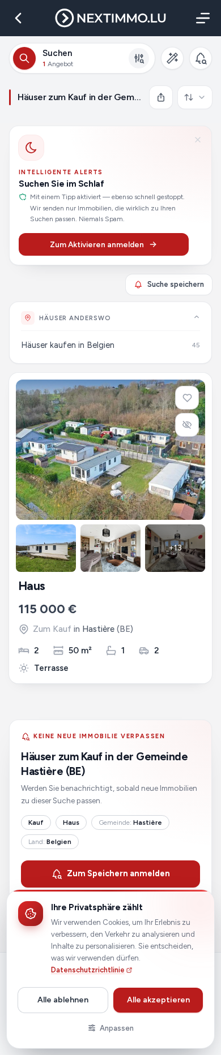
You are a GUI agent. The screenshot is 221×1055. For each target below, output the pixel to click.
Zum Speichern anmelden (118, 873)
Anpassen (117, 1028)
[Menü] (200, 18)
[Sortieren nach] (195, 97)
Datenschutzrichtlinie (88, 970)
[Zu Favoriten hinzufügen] (187, 397)
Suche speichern (175, 284)
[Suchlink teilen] (161, 97)
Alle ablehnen (62, 1000)
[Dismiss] (198, 140)
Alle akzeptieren (158, 1000)
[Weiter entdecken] (197, 317)
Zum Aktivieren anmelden (97, 244)
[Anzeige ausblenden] (187, 425)
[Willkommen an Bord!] (200, 58)
